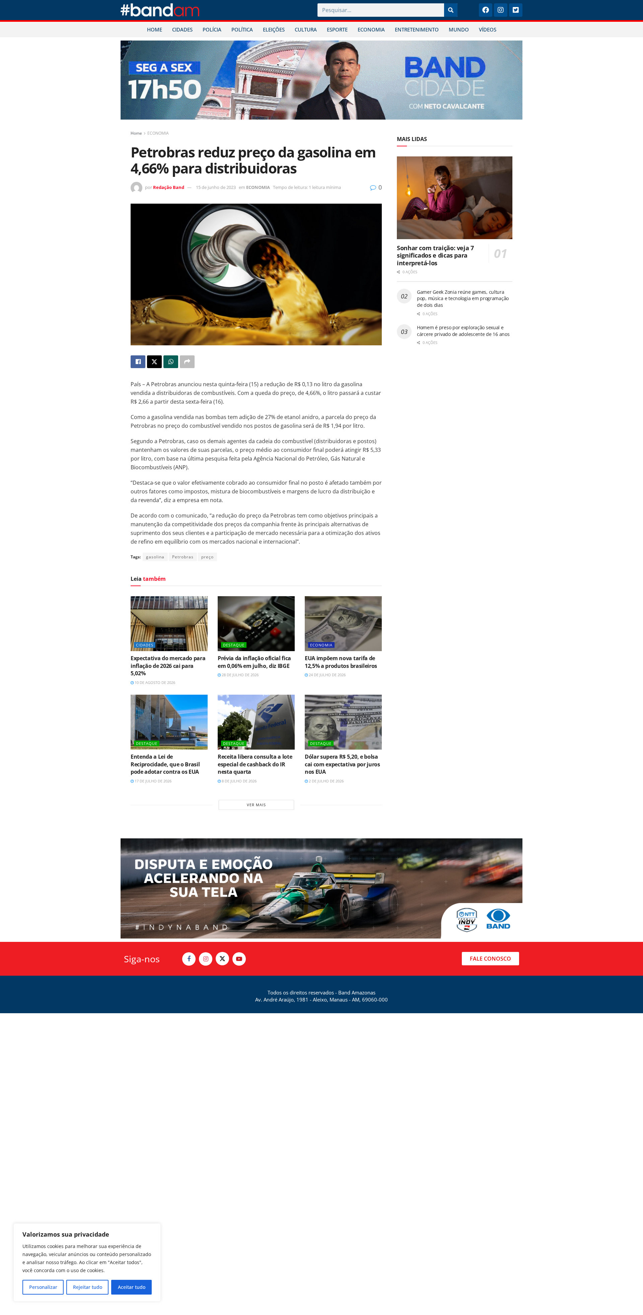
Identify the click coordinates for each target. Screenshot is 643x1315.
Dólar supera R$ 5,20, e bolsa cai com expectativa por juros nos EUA (342, 764)
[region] (87, 1262)
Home (136, 133)
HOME (154, 29)
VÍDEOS (487, 29)
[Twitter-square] (515, 10)
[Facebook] (485, 10)
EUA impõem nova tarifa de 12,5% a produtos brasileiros (341, 661)
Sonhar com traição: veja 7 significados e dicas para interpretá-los (435, 255)
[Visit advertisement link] (321, 80)
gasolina (155, 557)
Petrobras (183, 557)
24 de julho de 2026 (327, 674)
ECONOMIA (371, 29)
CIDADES (182, 29)
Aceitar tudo (131, 1287)
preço (207, 557)
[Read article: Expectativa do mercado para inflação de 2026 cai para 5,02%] (169, 623)
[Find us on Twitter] (222, 958)
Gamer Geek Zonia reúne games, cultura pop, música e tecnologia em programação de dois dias (463, 298)
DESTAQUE (233, 644)
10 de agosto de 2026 (154, 682)
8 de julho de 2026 (239, 780)
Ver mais (256, 804)
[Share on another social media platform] (187, 361)
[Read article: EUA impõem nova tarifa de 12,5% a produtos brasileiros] (343, 623)
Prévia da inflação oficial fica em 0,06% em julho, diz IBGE (254, 661)
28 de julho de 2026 (240, 674)
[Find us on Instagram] (205, 959)
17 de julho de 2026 (152, 780)
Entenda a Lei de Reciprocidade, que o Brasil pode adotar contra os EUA (165, 764)
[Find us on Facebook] (189, 959)
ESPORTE (337, 29)
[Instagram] (500, 10)
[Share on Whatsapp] (170, 361)
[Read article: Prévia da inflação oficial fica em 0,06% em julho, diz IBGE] (256, 623)
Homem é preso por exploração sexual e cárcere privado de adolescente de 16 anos (463, 330)
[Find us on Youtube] (239, 959)
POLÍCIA (212, 29)
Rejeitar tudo (87, 1287)
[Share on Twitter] (154, 361)
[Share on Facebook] (138, 361)
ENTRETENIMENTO (417, 29)
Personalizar (43, 1287)
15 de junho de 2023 (216, 187)
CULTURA (306, 29)
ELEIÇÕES (274, 29)
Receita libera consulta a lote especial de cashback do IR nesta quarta (255, 764)
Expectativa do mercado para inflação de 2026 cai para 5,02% (168, 665)
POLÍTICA (242, 29)
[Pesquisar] (450, 10)
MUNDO (459, 29)
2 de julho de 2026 (326, 780)
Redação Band (168, 187)
